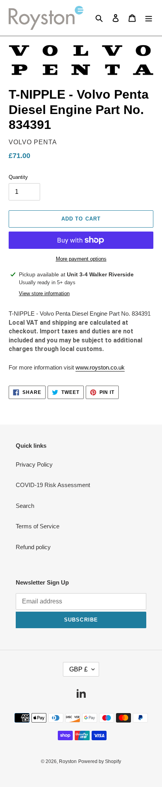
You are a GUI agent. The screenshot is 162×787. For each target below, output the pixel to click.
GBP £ (78, 669)
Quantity (18, 177)
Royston (68, 761)
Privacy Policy (34, 464)
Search (25, 505)
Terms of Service (37, 526)
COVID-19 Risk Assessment (53, 485)
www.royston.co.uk (100, 367)
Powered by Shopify (99, 761)
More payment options (81, 259)
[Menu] (148, 17)
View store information (44, 293)
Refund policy (33, 547)
